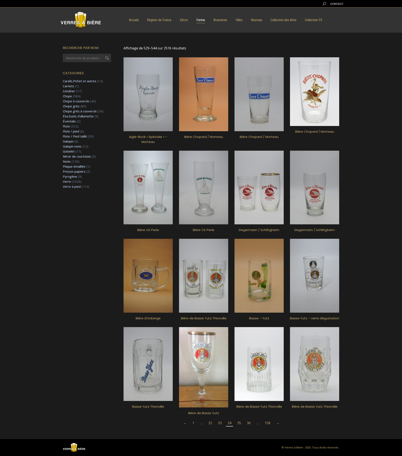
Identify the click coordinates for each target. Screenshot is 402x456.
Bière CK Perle (148, 230)
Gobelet (69, 151)
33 (220, 423)
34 (229, 423)
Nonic (67, 161)
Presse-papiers (74, 171)
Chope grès (71, 106)
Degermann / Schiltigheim (259, 230)
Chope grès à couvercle (80, 111)
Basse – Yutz (259, 318)
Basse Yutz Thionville (148, 406)
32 (210, 423)
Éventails (69, 121)
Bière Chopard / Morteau (203, 137)
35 (239, 423)
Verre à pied (72, 187)
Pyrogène (70, 177)
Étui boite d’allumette (78, 116)
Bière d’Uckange (148, 318)
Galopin (68, 141)
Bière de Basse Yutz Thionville (204, 318)
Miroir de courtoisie (77, 156)
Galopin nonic (72, 146)
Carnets (68, 86)
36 (249, 423)
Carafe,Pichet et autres (79, 81)
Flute (66, 126)
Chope (67, 96)
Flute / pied (71, 131)
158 (267, 423)
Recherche (106, 58)
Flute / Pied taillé (75, 136)
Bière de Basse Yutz (203, 413)
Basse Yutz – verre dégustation (314, 318)
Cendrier (69, 91)
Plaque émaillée (74, 166)
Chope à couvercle (76, 101)
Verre (67, 182)
